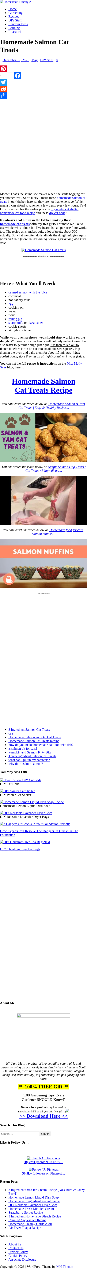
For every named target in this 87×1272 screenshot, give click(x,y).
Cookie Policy (17, 1255)
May (34, 60)
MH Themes (64, 1266)
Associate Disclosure (22, 1259)
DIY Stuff (15, 20)
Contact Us (15, 1248)
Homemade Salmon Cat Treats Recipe (33, 741)
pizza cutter (35, 322)
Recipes (13, 16)
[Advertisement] (43, 144)
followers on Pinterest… (43, 1173)
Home (12, 9)
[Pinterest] (43, 68)
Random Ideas (18, 24)
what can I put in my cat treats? (29, 760)
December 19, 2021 (16, 60)
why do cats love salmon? (25, 763)
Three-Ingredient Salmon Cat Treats (32, 756)
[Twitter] (43, 82)
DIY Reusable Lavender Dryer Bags (32, 1205)
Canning (14, 28)
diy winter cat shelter (64, 209)
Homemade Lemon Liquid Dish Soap (33, 1197)
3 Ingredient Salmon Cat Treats (29, 729)
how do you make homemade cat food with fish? (40, 745)
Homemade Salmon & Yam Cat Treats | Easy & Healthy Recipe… (51, 405)
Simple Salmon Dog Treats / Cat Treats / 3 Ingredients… (55, 468)
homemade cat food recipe (17, 213)
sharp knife (15, 322)
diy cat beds (57, 213)
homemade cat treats (15, 224)
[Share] (43, 95)
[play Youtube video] (43, 437)
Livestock (15, 31)
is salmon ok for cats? (22, 748)
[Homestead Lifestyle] (15, 2)
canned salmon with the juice (27, 292)
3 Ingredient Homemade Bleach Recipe (34, 1216)
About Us (15, 1244)
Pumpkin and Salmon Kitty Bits (29, 752)
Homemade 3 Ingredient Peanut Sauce (34, 1201)
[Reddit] (43, 89)
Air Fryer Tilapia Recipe (24, 1227)
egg (10, 303)
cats (11, 733)
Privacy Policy (18, 1252)
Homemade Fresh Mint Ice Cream (31, 1209)
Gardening (15, 13)
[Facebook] (43, 75)
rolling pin (15, 319)
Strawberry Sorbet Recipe (25, 1212)
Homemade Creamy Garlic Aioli (30, 1224)
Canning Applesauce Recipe (27, 1220)
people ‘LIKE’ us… (43, 1162)
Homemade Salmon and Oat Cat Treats (34, 737)
